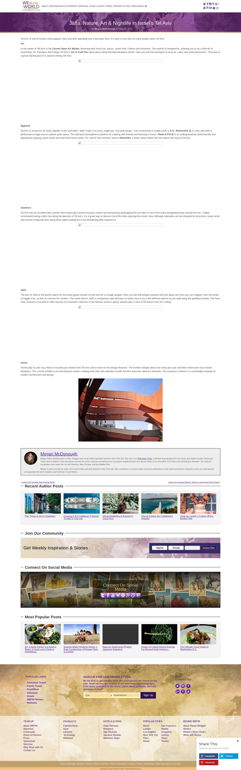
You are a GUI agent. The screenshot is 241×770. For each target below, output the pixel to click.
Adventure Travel (36, 682)
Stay (128, 6)
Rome (146, 741)
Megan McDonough (105, 29)
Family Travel (34, 686)
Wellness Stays (111, 738)
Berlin (146, 725)
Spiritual (83, 6)
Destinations (57, 6)
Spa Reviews (110, 732)
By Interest (71, 6)
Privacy (131, 764)
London (147, 729)
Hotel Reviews (110, 725)
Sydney (165, 735)
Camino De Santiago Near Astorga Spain (38, 482)
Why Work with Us (33, 747)
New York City (150, 735)
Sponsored (29, 741)
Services (28, 744)
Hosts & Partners (32, 735)
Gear (65, 729)
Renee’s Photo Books (194, 732)
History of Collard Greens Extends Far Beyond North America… (158, 648)
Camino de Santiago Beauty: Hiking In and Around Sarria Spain (194, 482)
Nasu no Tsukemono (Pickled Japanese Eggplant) (117, 648)
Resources (138, 6)
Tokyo (164, 738)
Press (26, 738)
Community (29, 732)
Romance (108, 729)
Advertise (28, 729)
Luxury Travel (104, 6)
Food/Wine (33, 689)
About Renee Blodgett (194, 725)
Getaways (32, 692)
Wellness (32, 703)
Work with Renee (192, 735)
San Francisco (168, 725)
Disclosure (122, 764)
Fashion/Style (70, 725)
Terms (139, 764)
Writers (187, 729)
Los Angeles (149, 732)
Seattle (164, 729)
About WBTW (30, 725)
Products (119, 6)
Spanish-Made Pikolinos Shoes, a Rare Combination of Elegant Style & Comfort (81, 649)
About (45, 6)
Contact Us (29, 750)
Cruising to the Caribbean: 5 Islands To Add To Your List (81, 517)
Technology (69, 735)
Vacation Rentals (112, 735)
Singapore (166, 732)
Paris (146, 738)
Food (93, 6)
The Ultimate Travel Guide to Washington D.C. (194, 648)
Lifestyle (67, 732)
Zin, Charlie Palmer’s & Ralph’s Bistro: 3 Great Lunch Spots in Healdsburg (40, 649)
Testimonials (149, 764)
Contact (177, 764)
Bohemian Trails (145, 458)
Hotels (30, 696)
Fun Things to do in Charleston (40, 516)
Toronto (165, 741)
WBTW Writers (35, 699)
